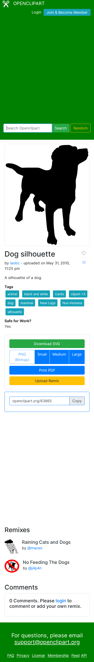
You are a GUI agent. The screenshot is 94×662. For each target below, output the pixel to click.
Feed (75, 655)
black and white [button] (36, 294)
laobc (15, 263)
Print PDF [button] (47, 370)
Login (36, 12)
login (61, 600)
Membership (58, 655)
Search (61, 128)
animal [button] (12, 294)
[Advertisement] (47, 71)
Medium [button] (59, 354)
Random (80, 128)
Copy (77, 401)
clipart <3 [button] (78, 294)
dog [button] (10, 303)
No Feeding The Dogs (46, 562)
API (84, 655)
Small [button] (42, 354)
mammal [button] (27, 303)
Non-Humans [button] (72, 303)
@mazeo (34, 548)
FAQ (10, 655)
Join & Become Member (67, 12)
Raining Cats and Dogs (46, 542)
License (38, 655)
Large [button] (77, 354)
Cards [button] (59, 294)
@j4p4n (35, 568)
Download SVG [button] (47, 343)
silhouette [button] (15, 312)
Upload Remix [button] (47, 380)
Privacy (23, 655)
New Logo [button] (47, 303)
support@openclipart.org (47, 642)
